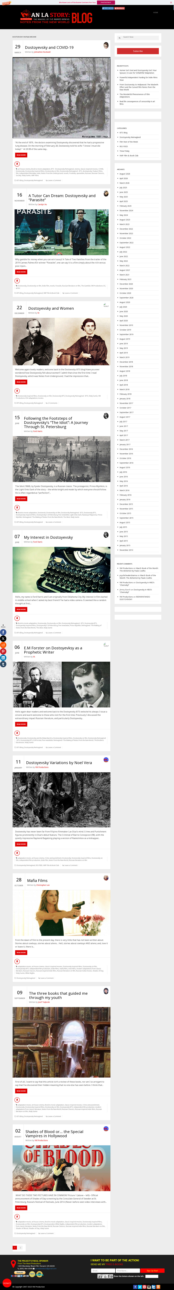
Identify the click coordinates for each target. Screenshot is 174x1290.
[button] (87, 633)
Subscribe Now (87, 655)
